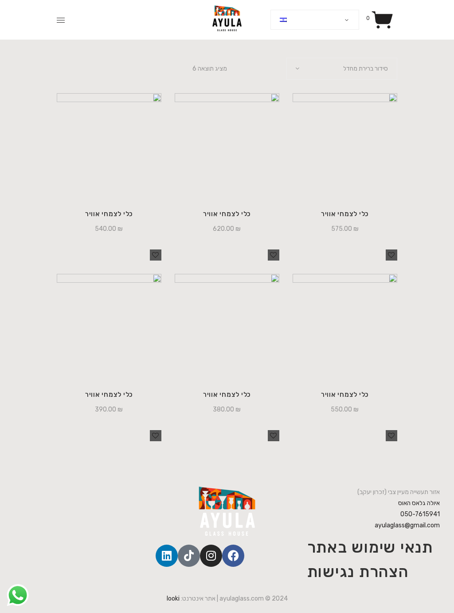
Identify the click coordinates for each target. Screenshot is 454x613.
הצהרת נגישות (358, 571)
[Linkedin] (167, 556)
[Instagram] (211, 556)
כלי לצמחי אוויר (109, 214)
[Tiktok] (189, 556)
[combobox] (341, 69)
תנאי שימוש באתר (370, 547)
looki (173, 598)
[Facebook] (233, 556)
